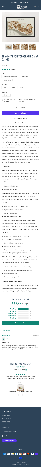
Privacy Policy (6, 421)
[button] (6, 69)
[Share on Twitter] (22, 122)
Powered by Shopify (21, 462)
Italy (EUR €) (19, 450)
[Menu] (3, 7)
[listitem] (20, 2)
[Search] (38, 7)
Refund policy (6, 415)
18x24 (5, 87)
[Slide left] (4, 47)
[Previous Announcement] (4, 2)
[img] (6, 336)
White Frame (7, 80)
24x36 (13, 87)
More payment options (20, 118)
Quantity (5, 92)
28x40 (21, 87)
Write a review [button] (20, 323)
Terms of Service (7, 418)
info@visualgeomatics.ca (9, 431)
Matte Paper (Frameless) (10, 76)
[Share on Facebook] (15, 122)
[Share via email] (26, 122)
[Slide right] (37, 47)
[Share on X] (19, 122)
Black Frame (24, 76)
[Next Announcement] (37, 2)
